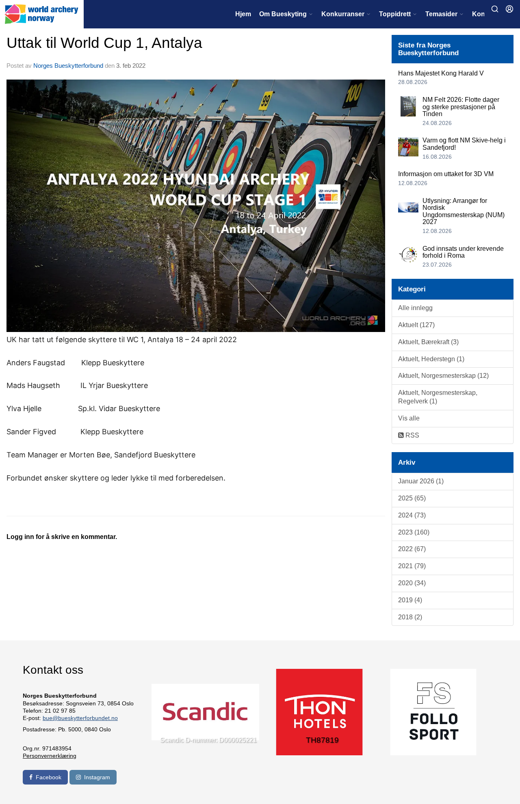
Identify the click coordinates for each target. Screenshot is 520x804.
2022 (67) (412, 548)
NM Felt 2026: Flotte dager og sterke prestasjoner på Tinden (460, 106)
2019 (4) (410, 600)
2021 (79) (412, 566)
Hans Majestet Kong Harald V (441, 73)
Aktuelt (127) (416, 324)
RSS (411, 435)
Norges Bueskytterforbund (68, 65)
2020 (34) (412, 583)
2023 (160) (413, 532)
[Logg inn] (509, 9)
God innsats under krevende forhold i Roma (463, 252)
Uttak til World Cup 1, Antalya (104, 42)
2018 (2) (410, 617)
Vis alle (409, 418)
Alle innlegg (415, 307)
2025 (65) (412, 498)
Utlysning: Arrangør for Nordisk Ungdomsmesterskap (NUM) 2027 (463, 211)
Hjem (243, 14)
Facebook (48, 777)
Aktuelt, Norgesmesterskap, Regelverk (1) (437, 397)
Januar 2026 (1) (421, 481)
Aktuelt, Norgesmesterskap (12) (443, 375)
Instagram (97, 777)
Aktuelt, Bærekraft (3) (428, 341)
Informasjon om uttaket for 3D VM (446, 173)
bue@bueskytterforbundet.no (80, 718)
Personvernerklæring (49, 755)
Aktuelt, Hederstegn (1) (431, 359)
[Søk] (495, 9)
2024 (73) (412, 515)
